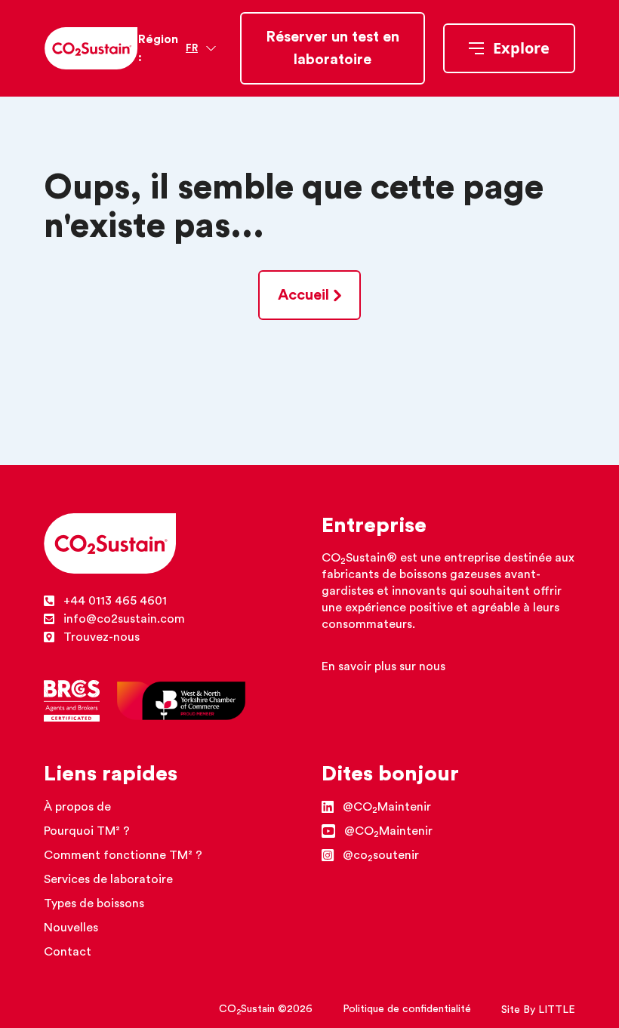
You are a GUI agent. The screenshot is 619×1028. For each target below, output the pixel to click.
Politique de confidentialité (407, 1009)
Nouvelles (71, 928)
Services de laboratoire (108, 879)
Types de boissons (94, 903)
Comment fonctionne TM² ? (123, 855)
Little (556, 1010)
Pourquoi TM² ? (87, 831)
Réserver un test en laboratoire (332, 48)
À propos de (77, 807)
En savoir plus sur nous (383, 666)
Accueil (303, 295)
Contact (67, 952)
